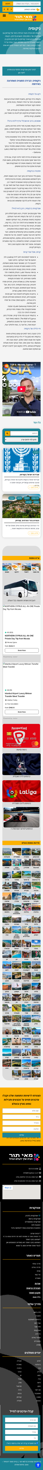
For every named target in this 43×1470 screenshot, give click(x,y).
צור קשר (37, 1274)
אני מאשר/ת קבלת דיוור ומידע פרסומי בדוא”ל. (21, 1443)
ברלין (39, 1372)
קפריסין (28, 502)
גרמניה (19, 1368)
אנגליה (19, 1361)
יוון (21, 1375)
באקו (39, 1386)
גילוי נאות (36, 1297)
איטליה (19, 1401)
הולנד (20, 1372)
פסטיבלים (37, 1341)
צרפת (20, 1393)
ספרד (20, 1379)
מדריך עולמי (36, 1264)
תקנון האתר (34, 1292)
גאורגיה (19, 1364)
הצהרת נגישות (33, 1288)
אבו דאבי (38, 1390)
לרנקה (19, 498)
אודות (38, 1271)
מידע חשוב (37, 1312)
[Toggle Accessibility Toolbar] (38, 1465)
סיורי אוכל (37, 1327)
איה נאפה (35, 498)
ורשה (39, 1382)
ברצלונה (38, 1364)
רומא (39, 1375)
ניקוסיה (36, 452)
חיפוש (7, 3)
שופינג (38, 1345)
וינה (39, 1368)
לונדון (39, 1361)
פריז (39, 1379)
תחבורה (38, 1316)
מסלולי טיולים (36, 1337)
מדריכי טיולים (36, 1267)
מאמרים (37, 1278)
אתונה (38, 1397)
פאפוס (36, 502)
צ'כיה (20, 1390)
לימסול (27, 498)
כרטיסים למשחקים (34, 1319)
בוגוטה (38, 1401)
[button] (4, 15)
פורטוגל (19, 1386)
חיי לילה (38, 1334)
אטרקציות (37, 1330)
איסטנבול (38, 1393)
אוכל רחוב (37, 1323)
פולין (20, 1382)
